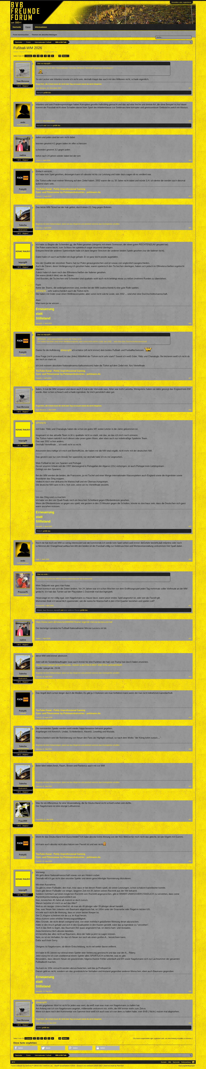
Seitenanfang (186, 1062)
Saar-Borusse (23, 81)
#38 (190, 861)
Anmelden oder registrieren (181, 2)
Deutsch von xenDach (90, 1066)
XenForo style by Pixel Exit (114, 1066)
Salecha (49, 125)
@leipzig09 (65, 350)
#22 (190, 121)
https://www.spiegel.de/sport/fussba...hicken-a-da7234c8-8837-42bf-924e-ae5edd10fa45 (79, 665)
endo (23, 122)
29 (60, 56)
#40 (190, 1023)
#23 (190, 160)
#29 (190, 526)
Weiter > (66, 56)
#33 (190, 677)
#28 (190, 410)
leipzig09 (61, 52)
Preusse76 (23, 592)
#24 (190, 196)
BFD (13, 1062)
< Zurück (28, 56)
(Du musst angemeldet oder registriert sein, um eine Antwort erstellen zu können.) (163, 1038)
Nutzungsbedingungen (187, 1066)
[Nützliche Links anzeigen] (191, 42)
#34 (190, 717)
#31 (190, 605)
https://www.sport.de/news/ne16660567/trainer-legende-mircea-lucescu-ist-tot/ (74, 622)
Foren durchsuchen (21, 35)
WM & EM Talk (38, 52)
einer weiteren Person (72, 610)
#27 (190, 378)
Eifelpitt (39, 610)
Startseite (17, 27)
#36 (190, 786)
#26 (190, 323)
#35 (190, 749)
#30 (190, 559)
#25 (190, 228)
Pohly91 (23, 189)
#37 (190, 819)
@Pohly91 (41, 291)
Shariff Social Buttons (64, 1066)
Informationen (41, 27)
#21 (190, 88)
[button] (25, 1048)
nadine (23, 155)
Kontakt (163, 1062)
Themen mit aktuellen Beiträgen (44, 35)
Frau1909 (23, 821)
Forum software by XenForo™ (32, 1066)
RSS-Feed (193, 1062)
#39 (190, 991)
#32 (190, 638)
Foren (27, 27)
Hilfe (169, 1062)
